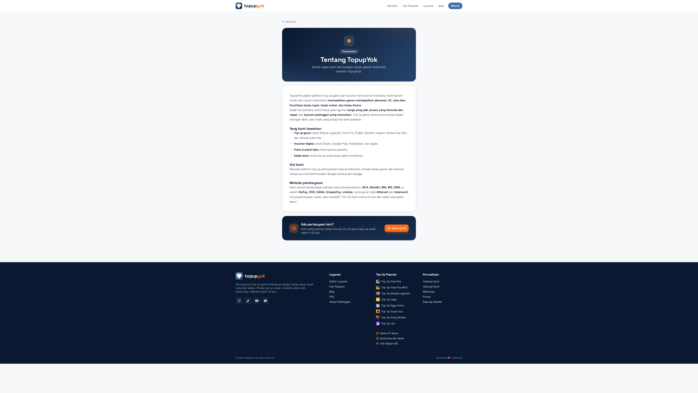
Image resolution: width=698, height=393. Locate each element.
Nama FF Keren (389, 333)
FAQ (331, 296)
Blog (441, 5)
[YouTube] (256, 300)
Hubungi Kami (431, 286)
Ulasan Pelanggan (340, 301)
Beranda (393, 5)
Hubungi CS (399, 228)
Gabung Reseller (432, 301)
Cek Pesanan (410, 5)
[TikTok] (248, 300)
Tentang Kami (431, 281)
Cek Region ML (389, 343)
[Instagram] (239, 300)
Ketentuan (429, 291)
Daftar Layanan (338, 281)
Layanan (428, 5)
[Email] (265, 300)
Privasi (427, 296)
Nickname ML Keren (392, 338)
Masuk (455, 5)
